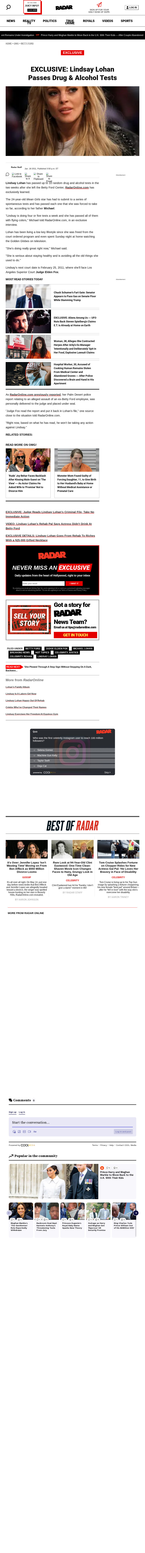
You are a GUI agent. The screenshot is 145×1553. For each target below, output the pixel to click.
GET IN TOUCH (75, 635)
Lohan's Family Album (18, 687)
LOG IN (133, 7)
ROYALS (89, 21)
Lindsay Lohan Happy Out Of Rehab (25, 700)
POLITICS (50, 21)
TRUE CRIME (69, 21)
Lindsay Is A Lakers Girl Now (21, 694)
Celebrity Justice (66, 652)
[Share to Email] (49, 174)
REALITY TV (29, 21)
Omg (16, 43)
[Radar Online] (64, 7)
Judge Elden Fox (57, 648)
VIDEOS (107, 21)
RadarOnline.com (77, 187)
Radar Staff (16, 167)
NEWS (11, 21)
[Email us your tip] (32, 14)
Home (9, 43)
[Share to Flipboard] (38, 174)
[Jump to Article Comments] (7, 174)
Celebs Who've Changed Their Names (26, 707)
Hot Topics (42, 652)
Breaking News (20, 652)
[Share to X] (28, 174)
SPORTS (127, 21)
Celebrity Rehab (21, 656)
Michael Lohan (82, 648)
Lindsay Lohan (47, 656)
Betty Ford (27, 43)
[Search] (8, 9)
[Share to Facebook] (17, 174)
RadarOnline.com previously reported (35, 394)
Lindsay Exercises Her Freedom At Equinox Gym (32, 714)
